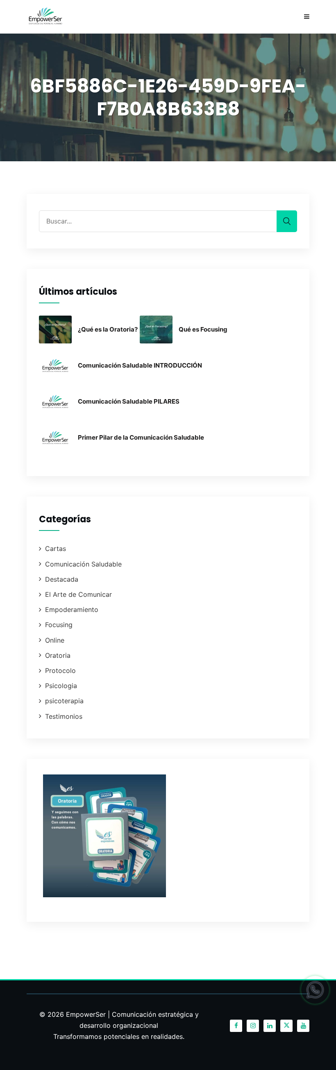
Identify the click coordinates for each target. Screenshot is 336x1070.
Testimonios (63, 716)
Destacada (61, 579)
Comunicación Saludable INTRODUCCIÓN (140, 365)
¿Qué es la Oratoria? (108, 329)
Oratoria (57, 655)
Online (54, 640)
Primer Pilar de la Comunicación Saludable (141, 437)
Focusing (59, 625)
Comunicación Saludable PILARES (128, 401)
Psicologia (61, 686)
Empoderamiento (71, 609)
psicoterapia (64, 701)
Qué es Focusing (203, 329)
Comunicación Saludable (83, 564)
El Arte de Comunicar (78, 594)
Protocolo (60, 670)
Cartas (55, 548)
